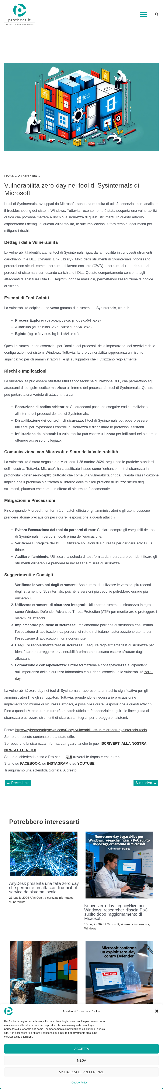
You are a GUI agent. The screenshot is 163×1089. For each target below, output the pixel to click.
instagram (57, 763)
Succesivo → (146, 783)
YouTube (85, 763)
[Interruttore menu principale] (144, 14)
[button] (157, 1011)
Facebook (30, 763)
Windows (90, 928)
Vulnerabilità (17, 902)
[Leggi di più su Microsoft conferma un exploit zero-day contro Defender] (119, 975)
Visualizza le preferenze (81, 1072)
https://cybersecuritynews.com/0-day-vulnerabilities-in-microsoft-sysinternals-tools (81, 730)
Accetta (81, 1049)
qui (69, 757)
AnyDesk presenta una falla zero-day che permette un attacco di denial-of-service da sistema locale (44, 887)
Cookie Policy (79, 1082)
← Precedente (18, 783)
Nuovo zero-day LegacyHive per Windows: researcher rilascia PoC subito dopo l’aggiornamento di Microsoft (116, 912)
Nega (81, 1060)
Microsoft (113, 924)
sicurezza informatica (59, 897)
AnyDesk (37, 897)
